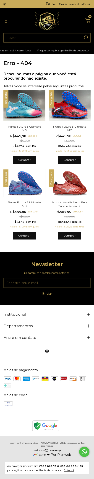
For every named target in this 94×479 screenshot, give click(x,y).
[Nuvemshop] (47, 451)
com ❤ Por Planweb (55, 455)
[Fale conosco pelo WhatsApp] (84, 452)
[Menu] (6, 21)
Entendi (69, 470)
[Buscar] (85, 37)
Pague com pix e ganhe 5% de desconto (61, 50)
